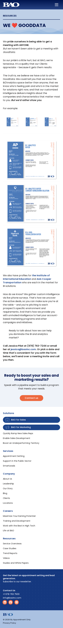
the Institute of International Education (26, 277)
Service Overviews (12, 543)
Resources (9, 538)
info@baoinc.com (12, 597)
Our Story (8, 488)
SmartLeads (9, 465)
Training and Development (16, 520)
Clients (6, 498)
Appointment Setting (13, 456)
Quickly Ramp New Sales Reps (18, 433)
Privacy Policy (9, 623)
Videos (6, 558)
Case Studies (9, 548)
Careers (8, 511)
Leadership (8, 483)
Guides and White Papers (16, 562)
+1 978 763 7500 (11, 594)
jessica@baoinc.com (23, 349)
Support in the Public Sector (17, 460)
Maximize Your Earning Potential (19, 516)
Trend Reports (10, 553)
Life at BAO (8, 530)
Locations (8, 503)
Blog (5, 493)
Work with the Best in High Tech (19, 525)
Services (8, 451)
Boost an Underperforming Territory (21, 443)
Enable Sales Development (16, 438)
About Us (7, 478)
